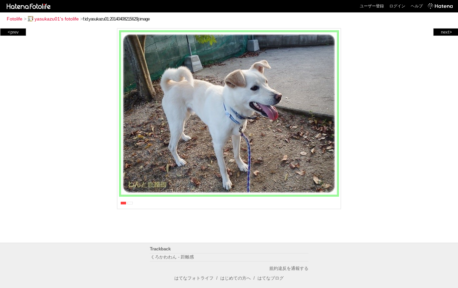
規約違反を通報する (288, 268)
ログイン (397, 6)
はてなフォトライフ (194, 278)
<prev (13, 32)
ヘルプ (417, 6)
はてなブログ (270, 278)
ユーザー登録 (372, 6)
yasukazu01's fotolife (57, 18)
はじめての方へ (235, 278)
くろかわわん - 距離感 (172, 256)
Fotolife (14, 18)
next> (446, 32)
